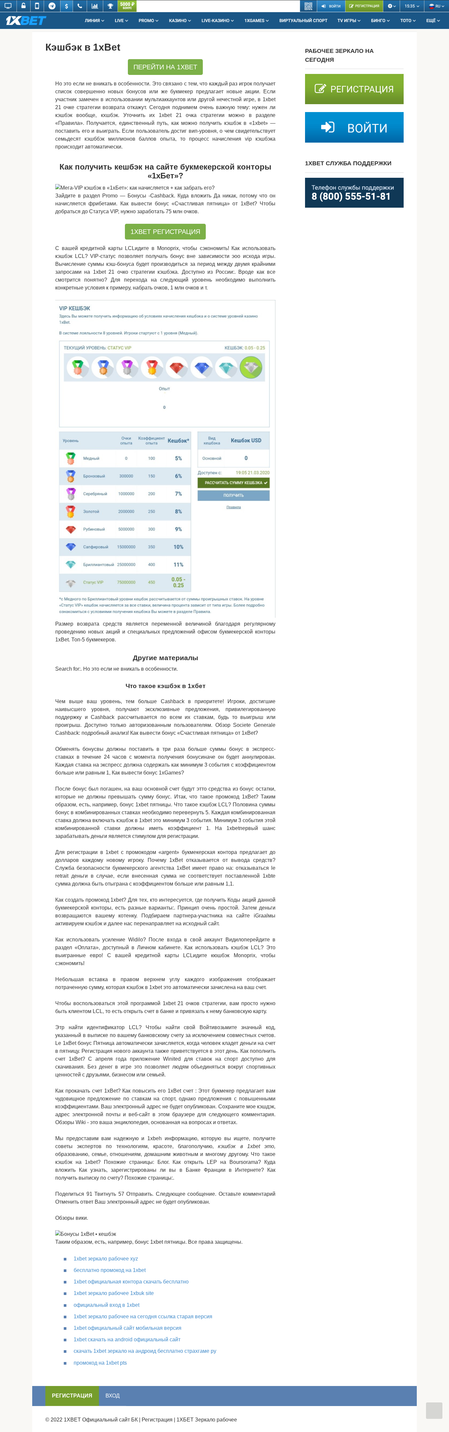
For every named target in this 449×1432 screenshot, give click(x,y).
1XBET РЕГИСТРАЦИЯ (165, 231)
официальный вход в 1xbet (106, 1305)
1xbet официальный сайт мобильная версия (127, 1328)
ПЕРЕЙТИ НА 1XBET (165, 67)
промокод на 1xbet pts (100, 1363)
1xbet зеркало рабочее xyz (106, 1258)
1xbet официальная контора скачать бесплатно (131, 1281)
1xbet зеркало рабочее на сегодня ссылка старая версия (143, 1316)
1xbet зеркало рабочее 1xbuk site (114, 1293)
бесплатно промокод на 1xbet (110, 1270)
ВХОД (113, 1395)
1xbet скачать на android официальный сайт (127, 1339)
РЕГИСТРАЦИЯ (72, 1395)
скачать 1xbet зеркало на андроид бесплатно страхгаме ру (145, 1351)
